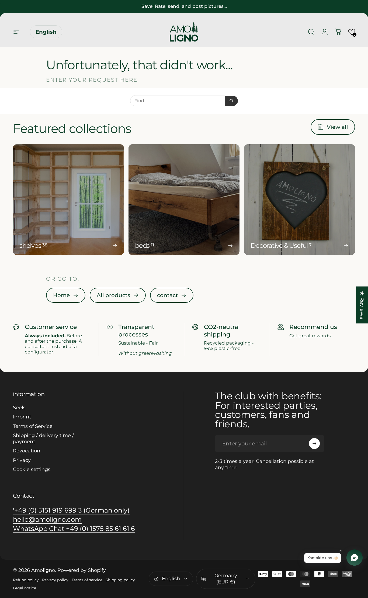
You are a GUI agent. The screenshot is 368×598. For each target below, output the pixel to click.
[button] (351, 32)
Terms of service (87, 580)
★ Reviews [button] (362, 305)
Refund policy (26, 580)
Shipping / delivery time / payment (43, 438)
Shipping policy (120, 580)
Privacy (22, 460)
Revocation (26, 451)
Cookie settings (31, 469)
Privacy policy (55, 580)
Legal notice (24, 588)
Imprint (22, 417)
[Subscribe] (314, 443)
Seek (19, 408)
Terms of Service (33, 426)
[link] (65, 295)
